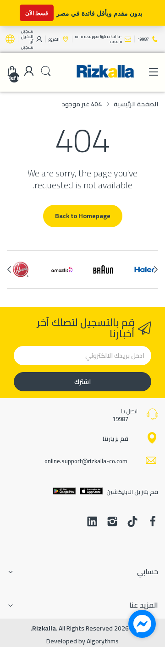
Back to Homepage (82, 216)
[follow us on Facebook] (152, 522)
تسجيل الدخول (27, 33)
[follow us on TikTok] (132, 522)
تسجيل (27, 47)
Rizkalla (44, 628)
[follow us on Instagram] (112, 522)
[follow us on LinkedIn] (92, 522)
